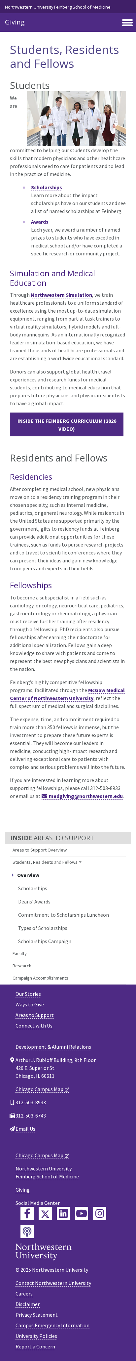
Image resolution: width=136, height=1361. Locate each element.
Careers (24, 1293)
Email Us (25, 1128)
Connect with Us (34, 1025)
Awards (40, 221)
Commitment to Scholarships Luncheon (63, 914)
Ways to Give (30, 1004)
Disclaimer (28, 1304)
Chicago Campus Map (39, 1089)
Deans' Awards (34, 901)
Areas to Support (35, 1015)
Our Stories (28, 993)
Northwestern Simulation (61, 294)
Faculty (20, 953)
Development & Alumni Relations (53, 1046)
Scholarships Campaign (44, 941)
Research (22, 966)
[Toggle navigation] (127, 23)
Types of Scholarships (42, 928)
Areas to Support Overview (40, 850)
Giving (15, 22)
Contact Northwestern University (53, 1283)
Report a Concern (35, 1346)
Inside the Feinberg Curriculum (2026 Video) (66, 424)
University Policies (36, 1336)
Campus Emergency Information (52, 1325)
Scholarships (32, 888)
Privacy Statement (37, 1314)
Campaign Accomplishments (40, 978)
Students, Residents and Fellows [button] (45, 862)
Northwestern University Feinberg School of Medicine (58, 7)
